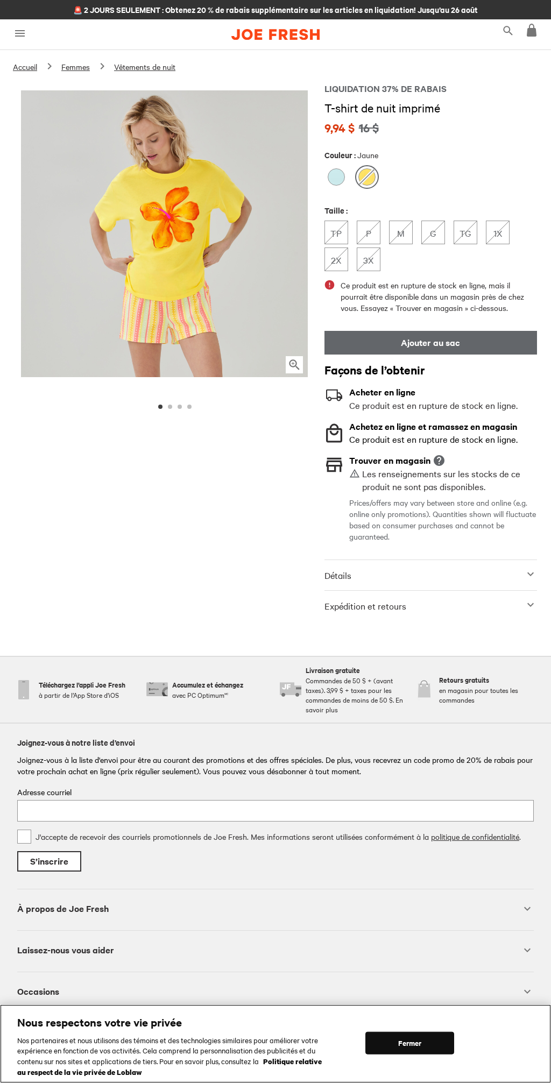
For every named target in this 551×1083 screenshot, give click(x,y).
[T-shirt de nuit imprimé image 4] (189, 407)
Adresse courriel (44, 792)
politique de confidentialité (475, 836)
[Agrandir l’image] (294, 364)
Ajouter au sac (430, 342)
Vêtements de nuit (144, 66)
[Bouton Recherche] (508, 30)
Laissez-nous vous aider (65, 950)
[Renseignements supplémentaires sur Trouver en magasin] (439, 460)
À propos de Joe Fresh (63, 908)
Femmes (75, 66)
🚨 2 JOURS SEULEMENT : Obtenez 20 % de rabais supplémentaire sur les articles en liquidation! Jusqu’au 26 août (275, 9)
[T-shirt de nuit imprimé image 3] (180, 407)
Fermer (410, 1043)
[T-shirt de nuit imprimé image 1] (160, 407)
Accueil (25, 66)
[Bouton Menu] (19, 33)
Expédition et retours (365, 606)
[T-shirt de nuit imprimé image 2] (170, 407)
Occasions (38, 991)
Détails (337, 575)
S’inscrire (49, 861)
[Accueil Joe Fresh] (275, 34)
